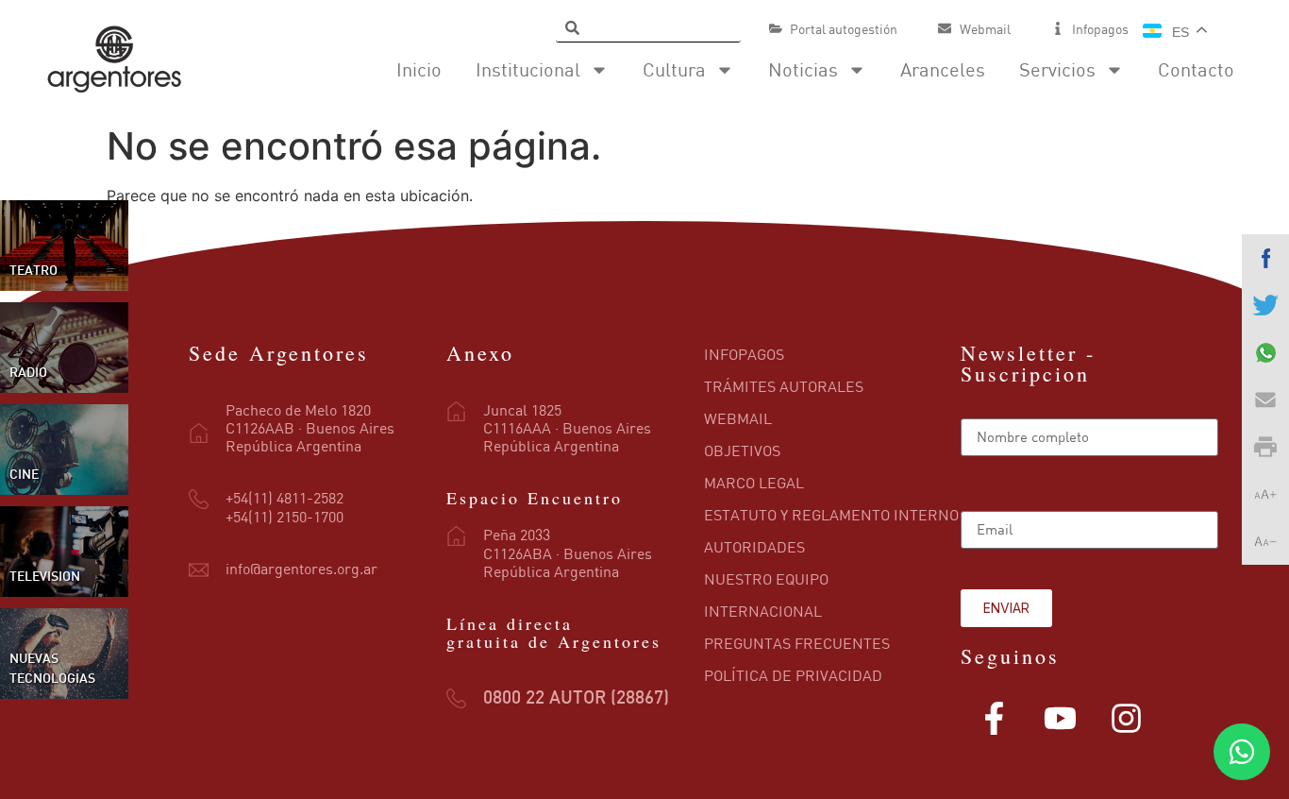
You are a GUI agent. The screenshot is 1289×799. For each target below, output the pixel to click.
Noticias (803, 69)
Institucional (528, 69)
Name (980, 410)
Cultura (674, 69)
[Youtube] (1060, 719)
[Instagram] (1126, 719)
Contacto (1196, 69)
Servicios (1057, 69)
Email (980, 503)
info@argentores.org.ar (301, 568)
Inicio (419, 69)
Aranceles (942, 69)
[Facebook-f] (994, 719)
